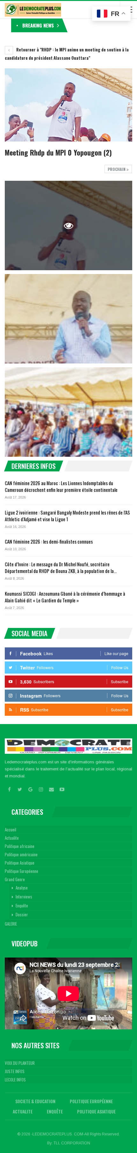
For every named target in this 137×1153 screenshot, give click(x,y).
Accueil (10, 829)
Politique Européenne (21, 871)
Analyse (22, 887)
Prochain (117, 169)
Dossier (22, 914)
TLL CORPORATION (72, 1143)
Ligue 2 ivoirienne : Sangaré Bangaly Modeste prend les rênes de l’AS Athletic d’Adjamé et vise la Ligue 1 (67, 516)
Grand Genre (15, 879)
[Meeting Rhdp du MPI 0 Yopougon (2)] (68, 318)
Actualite (12, 838)
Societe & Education (35, 1101)
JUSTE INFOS (15, 1071)
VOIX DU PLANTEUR (20, 1063)
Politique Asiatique (19, 862)
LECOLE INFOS (15, 1079)
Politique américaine (21, 854)
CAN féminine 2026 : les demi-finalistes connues (49, 541)
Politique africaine (19, 846)
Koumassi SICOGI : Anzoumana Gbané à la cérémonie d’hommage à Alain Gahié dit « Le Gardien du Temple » (65, 597)
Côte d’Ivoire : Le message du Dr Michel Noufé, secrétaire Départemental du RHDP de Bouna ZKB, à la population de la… (61, 567)
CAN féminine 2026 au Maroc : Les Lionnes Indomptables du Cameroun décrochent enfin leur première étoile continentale (61, 486)
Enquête (22, 905)
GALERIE (11, 923)
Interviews (24, 896)
